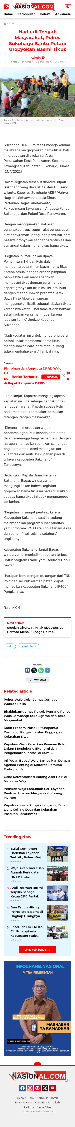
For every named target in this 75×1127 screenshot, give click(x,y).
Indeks (45, 14)
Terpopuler (26, 14)
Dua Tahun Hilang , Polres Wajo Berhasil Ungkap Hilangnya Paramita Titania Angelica (26, 911)
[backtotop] (37, 1065)
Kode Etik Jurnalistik (47, 1102)
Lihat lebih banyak (36, 949)
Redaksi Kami (25, 1097)
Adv (9, 646)
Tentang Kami (23, 1102)
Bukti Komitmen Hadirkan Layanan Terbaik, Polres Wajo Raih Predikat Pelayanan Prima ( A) (27, 853)
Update (52, 376)
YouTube (55, 1093)
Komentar (39, 679)
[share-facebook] (27, 670)
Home (8, 14)
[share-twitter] (34, 670)
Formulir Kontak (47, 1097)
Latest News (28, 646)
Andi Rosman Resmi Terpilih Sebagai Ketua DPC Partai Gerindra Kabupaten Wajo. (26, 892)
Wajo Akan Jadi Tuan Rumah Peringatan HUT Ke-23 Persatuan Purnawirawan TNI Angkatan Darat (27, 872)
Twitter (47, 1093)
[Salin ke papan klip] (47, 670)
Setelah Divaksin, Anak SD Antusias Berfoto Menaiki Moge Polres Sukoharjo (35, 630)
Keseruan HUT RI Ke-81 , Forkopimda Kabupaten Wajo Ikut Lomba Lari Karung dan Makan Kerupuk (27, 931)
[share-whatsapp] (41, 670)
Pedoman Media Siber (37, 1107)
